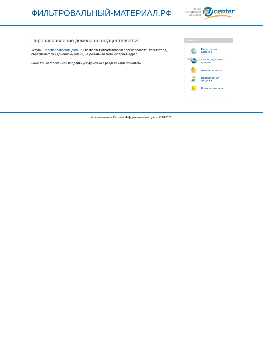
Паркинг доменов (212, 88)
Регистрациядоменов (209, 50)
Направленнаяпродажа (210, 79)
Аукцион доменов (212, 70)
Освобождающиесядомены (213, 60)
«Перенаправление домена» (63, 50)
